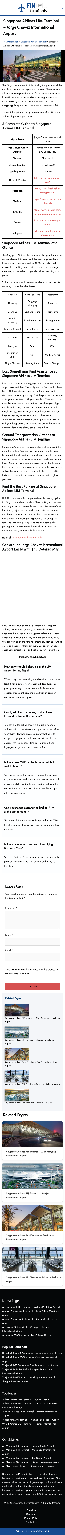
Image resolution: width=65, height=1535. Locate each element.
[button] (62, 7)
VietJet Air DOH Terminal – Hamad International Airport (30, 1419)
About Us (31, 1510)
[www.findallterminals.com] (32, 7)
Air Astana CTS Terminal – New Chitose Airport (26, 1335)
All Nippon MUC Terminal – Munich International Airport (31, 1462)
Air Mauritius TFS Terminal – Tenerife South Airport (28, 1446)
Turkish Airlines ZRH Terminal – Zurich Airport (25, 1399)
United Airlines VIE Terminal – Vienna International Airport (32, 1353)
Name (9, 935)
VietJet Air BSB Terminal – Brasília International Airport (30, 1365)
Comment (11, 908)
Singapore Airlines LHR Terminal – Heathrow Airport (28, 1102)
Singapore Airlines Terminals (34, 41)
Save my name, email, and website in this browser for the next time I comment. (32, 971)
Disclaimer (31, 1514)
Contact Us (31, 1522)
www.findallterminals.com (26, 1503)
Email (9, 950)
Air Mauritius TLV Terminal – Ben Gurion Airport (26, 1458)
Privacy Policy (31, 1518)
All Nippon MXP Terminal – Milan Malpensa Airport (28, 1466)
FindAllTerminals (11, 41)
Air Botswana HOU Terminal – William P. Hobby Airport (31, 1307)
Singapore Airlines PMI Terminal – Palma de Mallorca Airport (32, 1084)
